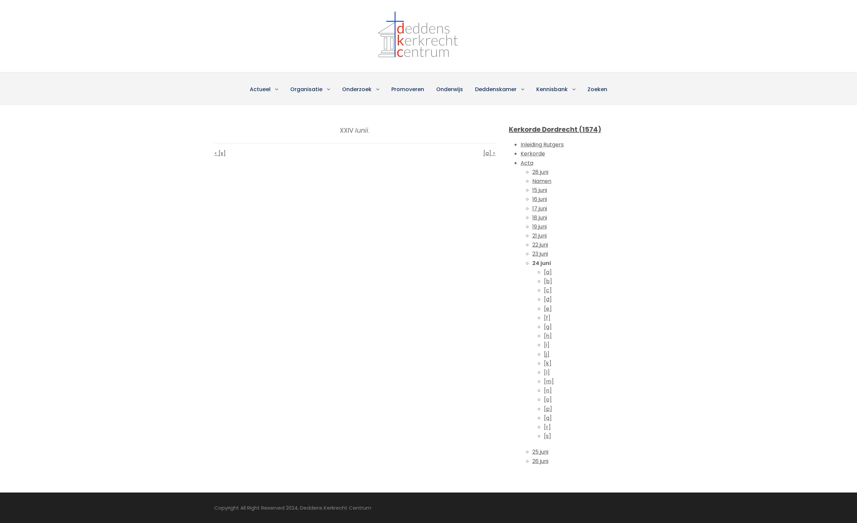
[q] (548, 418)
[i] (546, 345)
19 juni (539, 227)
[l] (547, 372)
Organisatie (306, 89)
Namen (541, 181)
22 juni (540, 245)
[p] (548, 409)
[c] (548, 290)
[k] (547, 363)
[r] (547, 427)
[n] (548, 390)
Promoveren (407, 89)
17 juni (539, 208)
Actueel (260, 89)
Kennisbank (552, 89)
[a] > (489, 153)
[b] (548, 281)
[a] (548, 272)
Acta (527, 163)
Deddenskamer (496, 89)
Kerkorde (533, 153)
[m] (549, 381)
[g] (548, 327)
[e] (548, 309)
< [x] (220, 153)
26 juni (540, 461)
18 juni (539, 217)
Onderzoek (357, 89)
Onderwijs (449, 89)
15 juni (539, 190)
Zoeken (597, 89)
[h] (548, 336)
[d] (548, 299)
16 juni (539, 199)
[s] (547, 436)
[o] (548, 399)
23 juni (540, 254)
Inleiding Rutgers (542, 144)
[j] (546, 354)
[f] (547, 318)
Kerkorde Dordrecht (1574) (555, 129)
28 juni (540, 172)
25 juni (540, 452)
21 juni (539, 236)
